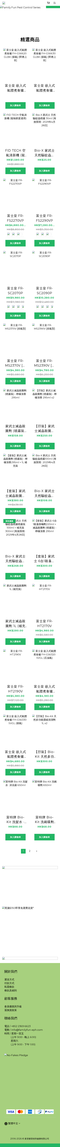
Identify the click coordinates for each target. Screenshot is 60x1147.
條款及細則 (10, 990)
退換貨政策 (10, 1010)
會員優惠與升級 (13, 1006)
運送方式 (9, 979)
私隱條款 (9, 986)
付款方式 (9, 983)
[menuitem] (23, 851)
